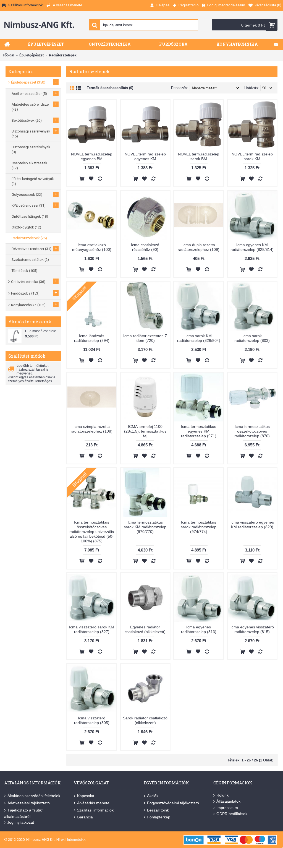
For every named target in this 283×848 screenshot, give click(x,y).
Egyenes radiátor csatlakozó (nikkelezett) (145, 629)
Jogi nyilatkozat (20, 822)
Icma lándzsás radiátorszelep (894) (91, 338)
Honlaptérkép (158, 817)
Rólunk (222, 795)
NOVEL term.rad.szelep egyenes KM (145, 156)
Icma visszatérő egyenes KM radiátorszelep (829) (252, 524)
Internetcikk (76, 839)
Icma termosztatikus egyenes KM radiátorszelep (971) (198, 431)
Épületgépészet (31, 55)
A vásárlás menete (93, 803)
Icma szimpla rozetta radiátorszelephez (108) (91, 428)
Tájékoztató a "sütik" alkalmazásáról (23, 813)
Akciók (152, 796)
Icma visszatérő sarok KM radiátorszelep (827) (91, 629)
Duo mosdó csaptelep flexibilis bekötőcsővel (42, 331)
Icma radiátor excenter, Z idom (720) (145, 338)
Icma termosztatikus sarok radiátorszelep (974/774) (198, 527)
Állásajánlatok (228, 801)
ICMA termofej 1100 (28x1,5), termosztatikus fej (145, 431)
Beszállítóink (158, 810)
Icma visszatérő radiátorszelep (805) (91, 720)
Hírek (60, 839)
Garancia (85, 817)
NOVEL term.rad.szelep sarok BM (198, 156)
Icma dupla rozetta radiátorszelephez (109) (198, 247)
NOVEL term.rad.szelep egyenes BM (91, 156)
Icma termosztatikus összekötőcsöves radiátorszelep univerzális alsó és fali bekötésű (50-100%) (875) (91, 531)
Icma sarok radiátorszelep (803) (252, 338)
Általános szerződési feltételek (33, 796)
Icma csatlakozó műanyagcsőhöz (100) (91, 247)
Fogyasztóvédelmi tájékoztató (173, 803)
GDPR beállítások (231, 813)
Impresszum (227, 807)
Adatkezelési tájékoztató (28, 803)
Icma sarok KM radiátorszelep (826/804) (198, 338)
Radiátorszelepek (63, 55)
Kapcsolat (85, 796)
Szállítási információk (95, 810)
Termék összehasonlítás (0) (110, 88)
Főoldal (8, 55)
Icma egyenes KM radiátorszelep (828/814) (252, 247)
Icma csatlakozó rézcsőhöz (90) (145, 247)
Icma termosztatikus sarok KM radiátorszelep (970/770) (145, 527)
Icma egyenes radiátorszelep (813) (198, 629)
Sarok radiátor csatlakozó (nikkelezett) (145, 720)
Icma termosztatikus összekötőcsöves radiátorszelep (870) (252, 431)
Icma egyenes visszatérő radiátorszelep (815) (252, 629)
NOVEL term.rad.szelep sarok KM (252, 156)
